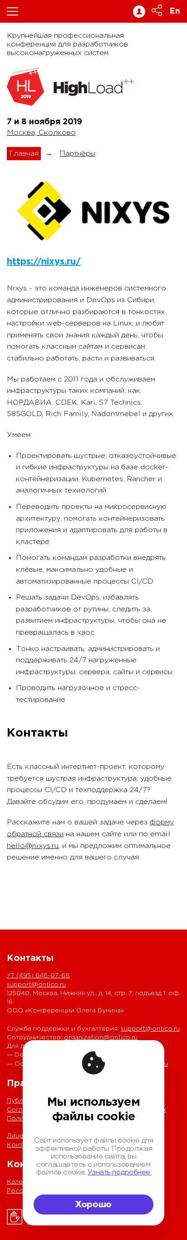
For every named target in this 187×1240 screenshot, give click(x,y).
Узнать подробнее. (119, 1172)
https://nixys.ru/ (44, 262)
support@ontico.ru (36, 984)
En (174, 11)
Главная (24, 153)
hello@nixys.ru (33, 846)
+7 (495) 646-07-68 (38, 975)
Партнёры (77, 153)
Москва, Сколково (41, 132)
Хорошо (93, 1204)
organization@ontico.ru (101, 1037)
